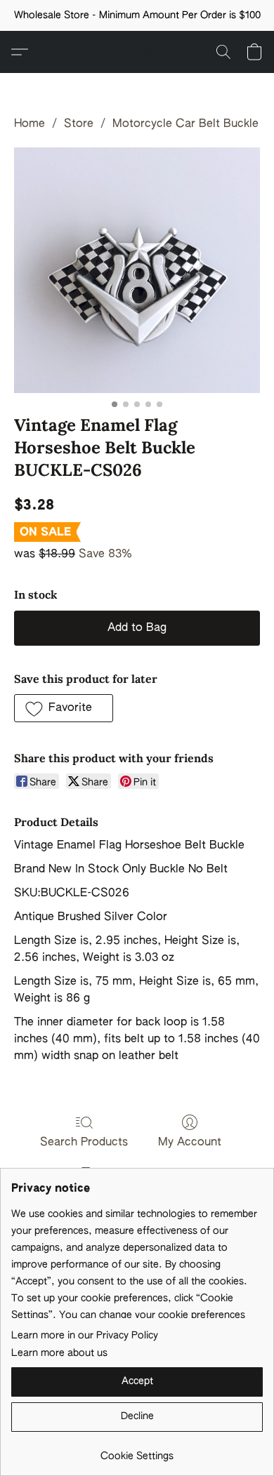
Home (29, 124)
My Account (189, 1142)
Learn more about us (59, 1353)
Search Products (84, 1142)
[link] (137, 1451)
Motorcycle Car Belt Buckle (185, 124)
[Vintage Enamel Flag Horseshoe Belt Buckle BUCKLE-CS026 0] (137, 270)
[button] (137, 52)
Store (78, 124)
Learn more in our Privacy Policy (84, 1336)
